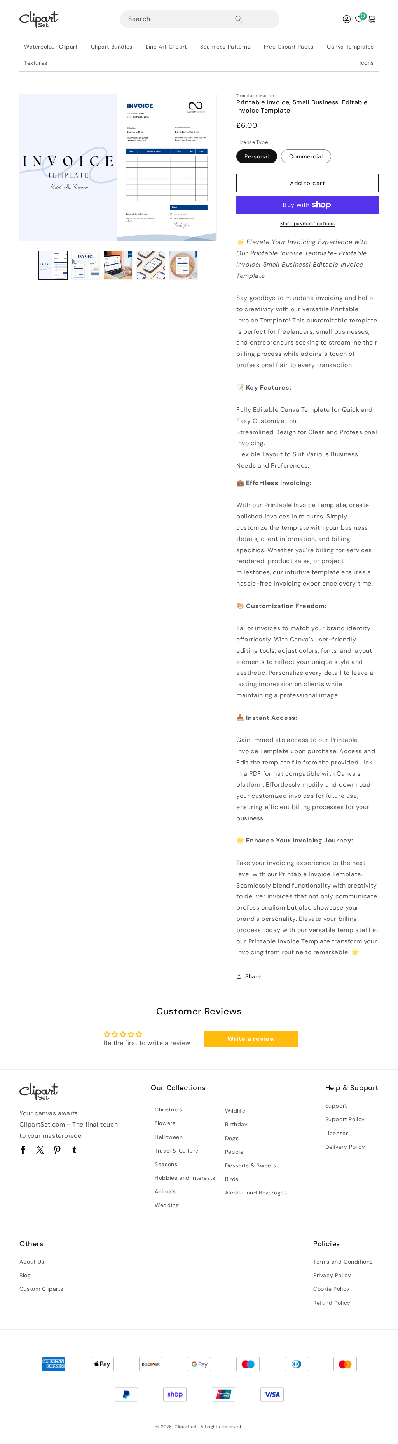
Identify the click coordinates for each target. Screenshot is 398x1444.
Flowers (165, 1123)
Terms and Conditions (343, 1261)
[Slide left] (28, 265)
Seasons (166, 1164)
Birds (232, 1178)
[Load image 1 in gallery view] (52, 265)
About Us (31, 1261)
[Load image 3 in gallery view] (118, 265)
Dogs (232, 1138)
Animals (165, 1191)
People (234, 1151)
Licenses (337, 1133)
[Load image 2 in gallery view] (85, 265)
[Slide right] (208, 265)
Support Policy (345, 1119)
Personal (256, 156)
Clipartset (186, 1426)
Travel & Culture (177, 1150)
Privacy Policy (332, 1275)
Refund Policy (332, 1302)
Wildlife (235, 1110)
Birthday (236, 1124)
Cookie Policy (331, 1288)
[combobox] (183, 19)
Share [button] (253, 976)
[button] (371, 19)
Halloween (169, 1137)
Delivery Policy (345, 1146)
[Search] (238, 19)
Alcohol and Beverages (256, 1192)
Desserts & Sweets (250, 1165)
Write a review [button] (251, 1039)
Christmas (168, 1109)
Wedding (167, 1204)
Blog (25, 1275)
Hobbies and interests (185, 1177)
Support (336, 1105)
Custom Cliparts (41, 1288)
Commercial (306, 156)
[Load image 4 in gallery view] (150, 265)
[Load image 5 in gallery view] (183, 265)
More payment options (307, 223)
